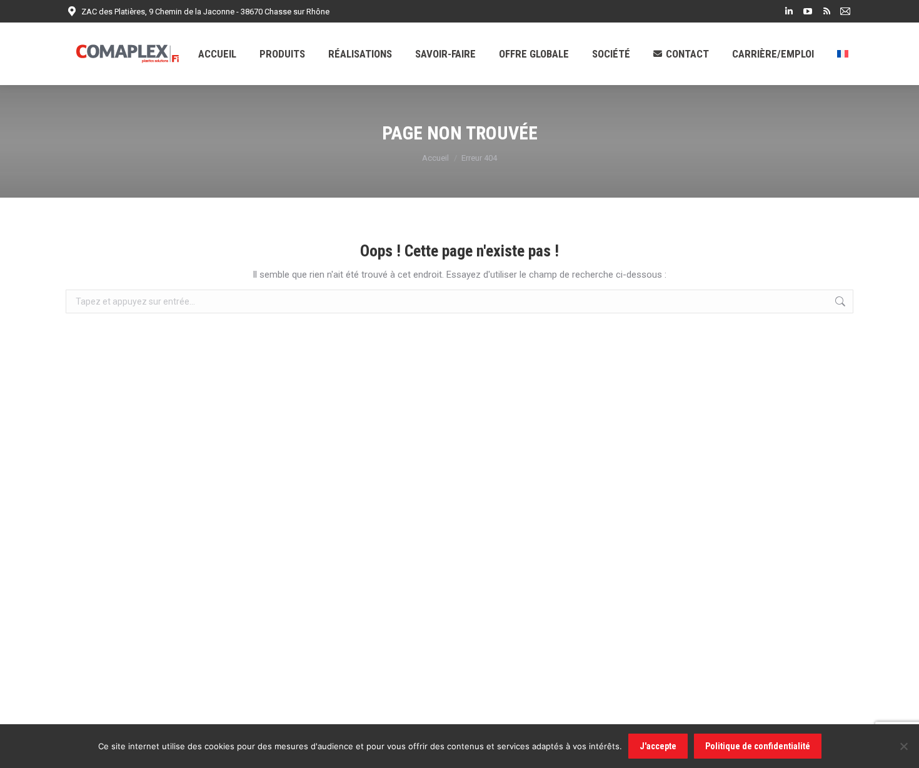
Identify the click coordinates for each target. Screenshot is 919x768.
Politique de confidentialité (757, 746)
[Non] (903, 746)
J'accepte (658, 746)
